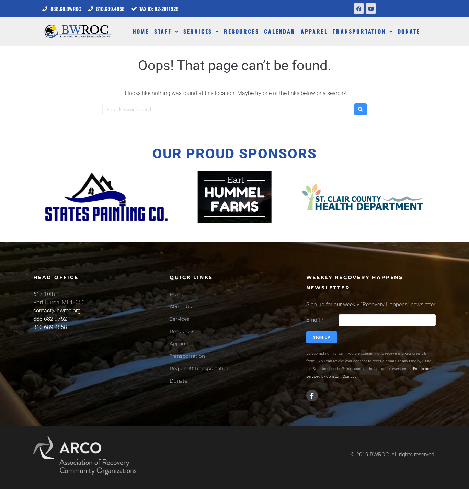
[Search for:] (226, 109)
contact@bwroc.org (57, 310)
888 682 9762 (50, 319)
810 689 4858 (50, 327)
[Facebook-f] (312, 395)
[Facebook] (359, 8)
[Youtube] (371, 8)
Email (314, 320)
